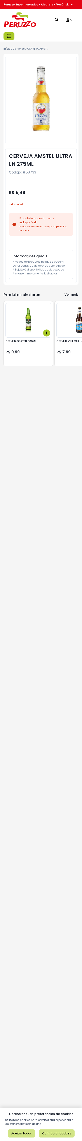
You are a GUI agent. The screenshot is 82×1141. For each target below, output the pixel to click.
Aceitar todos (21, 1133)
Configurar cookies (56, 1133)
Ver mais (72, 294)
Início (6, 48)
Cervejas (19, 48)
